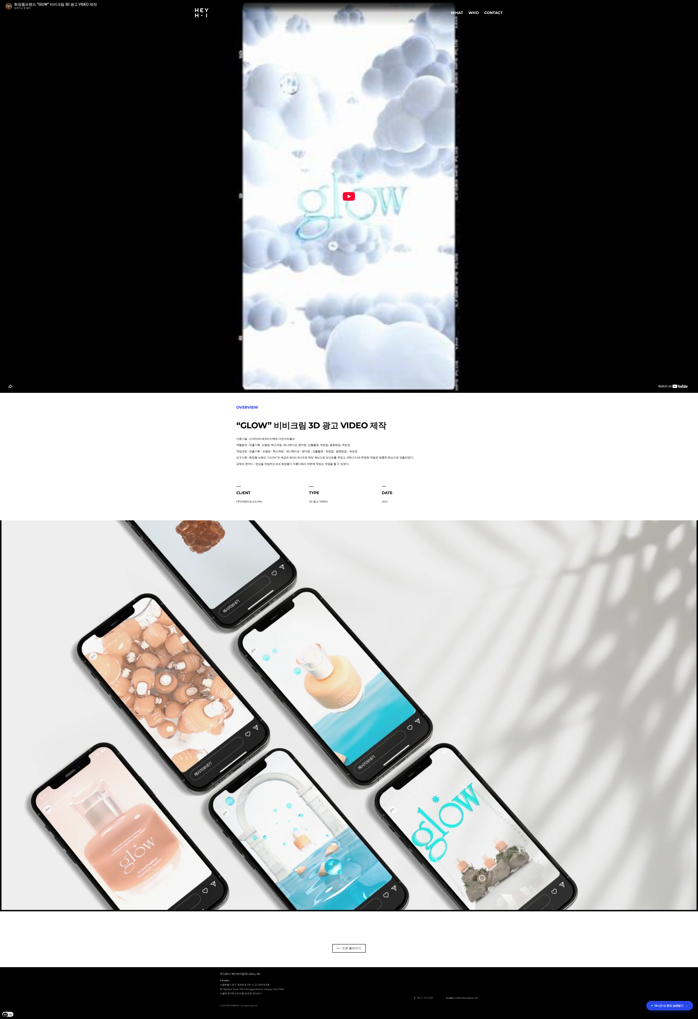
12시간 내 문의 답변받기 (671, 1005)
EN (10, 1015)
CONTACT (493, 13)
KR (5, 1015)
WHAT (457, 13)
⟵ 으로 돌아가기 (349, 948)
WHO (473, 13)
